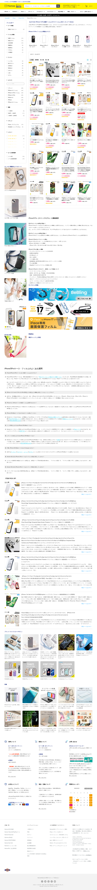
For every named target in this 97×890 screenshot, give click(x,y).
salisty (58, 439)
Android (15, 11)
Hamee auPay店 (8, 837)
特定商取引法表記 (31, 848)
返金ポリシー (30, 851)
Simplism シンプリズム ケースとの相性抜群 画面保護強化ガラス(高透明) (52, 169)
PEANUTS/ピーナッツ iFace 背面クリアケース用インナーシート (84, 81)
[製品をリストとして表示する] (91, 60)
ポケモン (31, 452)
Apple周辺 (60, 11)
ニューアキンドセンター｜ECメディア (59, 837)
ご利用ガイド (30, 829)
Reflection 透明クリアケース (55, 417)
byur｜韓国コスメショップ (56, 840)
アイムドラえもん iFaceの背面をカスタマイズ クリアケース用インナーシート (68, 81)
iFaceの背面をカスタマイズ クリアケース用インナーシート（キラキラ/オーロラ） (36, 199)
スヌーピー (20, 452)
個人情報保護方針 (31, 845)
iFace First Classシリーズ (15, 419)
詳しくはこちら (12, 776)
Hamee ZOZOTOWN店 (10, 840)
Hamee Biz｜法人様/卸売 (10, 848)
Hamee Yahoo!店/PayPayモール (12, 832)
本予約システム (85, 754)
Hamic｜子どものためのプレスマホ (58, 843)
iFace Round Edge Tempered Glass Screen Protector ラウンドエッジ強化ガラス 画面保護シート (36, 111)
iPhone (6, 11)
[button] (33, 89)
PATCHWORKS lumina (15, 420)
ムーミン (26, 452)
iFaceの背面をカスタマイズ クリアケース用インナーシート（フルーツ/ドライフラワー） (84, 110)
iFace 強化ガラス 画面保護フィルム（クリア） (52, 140)
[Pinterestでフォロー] (52, 881)
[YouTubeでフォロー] (55, 881)
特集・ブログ (71, 11)
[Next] (92, 41)
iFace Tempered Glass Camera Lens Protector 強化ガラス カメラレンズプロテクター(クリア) (52, 81)
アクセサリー (40, 11)
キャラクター (50, 11)
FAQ (28, 832)
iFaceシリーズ (77, 429)
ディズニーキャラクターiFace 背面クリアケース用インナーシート (52, 109)
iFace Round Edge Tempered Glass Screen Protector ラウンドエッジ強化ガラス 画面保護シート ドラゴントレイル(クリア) (68, 169)
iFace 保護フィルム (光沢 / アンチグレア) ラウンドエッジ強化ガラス (36, 81)
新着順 (37, 59)
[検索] (58, 6)
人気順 (31, 59)
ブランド (30, 11)
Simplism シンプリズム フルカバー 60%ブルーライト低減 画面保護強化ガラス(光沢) (68, 199)
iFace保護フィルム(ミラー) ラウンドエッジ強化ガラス (36, 168)
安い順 (42, 59)
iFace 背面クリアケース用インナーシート (68, 140)
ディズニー (13, 452)
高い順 (47, 59)
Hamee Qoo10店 (9, 843)
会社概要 (29, 843)
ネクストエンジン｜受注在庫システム (59, 834)
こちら (82, 748)
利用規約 (29, 840)
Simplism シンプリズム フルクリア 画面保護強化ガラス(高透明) (52, 198)
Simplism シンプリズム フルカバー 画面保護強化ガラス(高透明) (84, 198)
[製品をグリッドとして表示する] (88, 60)
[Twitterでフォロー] (45, 881)
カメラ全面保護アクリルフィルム (36, 140)
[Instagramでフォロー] (48, 881)
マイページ (30, 837)
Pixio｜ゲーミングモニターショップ (58, 845)
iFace (22, 11)
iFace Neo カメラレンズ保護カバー (84, 140)
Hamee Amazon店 (9, 834)
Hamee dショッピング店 (10, 845)
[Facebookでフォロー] (42, 881)
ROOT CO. (22, 431)
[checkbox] (16, 29)
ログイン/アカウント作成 (69, 7)
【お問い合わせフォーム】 (83, 763)
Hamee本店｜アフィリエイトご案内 (58, 829)
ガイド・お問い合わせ (85, 11)
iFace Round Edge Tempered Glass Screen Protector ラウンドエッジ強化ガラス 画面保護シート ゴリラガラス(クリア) (84, 169)
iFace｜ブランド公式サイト (56, 832)
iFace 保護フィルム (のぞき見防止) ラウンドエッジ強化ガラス (68, 109)
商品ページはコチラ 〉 (87, 494)
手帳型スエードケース (67, 419)
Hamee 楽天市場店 (9, 829)
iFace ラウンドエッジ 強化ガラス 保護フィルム (50, 377)
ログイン (29, 834)
